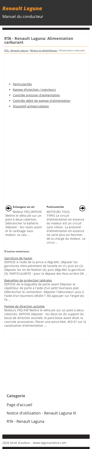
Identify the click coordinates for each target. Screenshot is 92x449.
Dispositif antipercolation (31, 106)
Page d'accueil (19, 404)
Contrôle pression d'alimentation (36, 95)
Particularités (22, 84)
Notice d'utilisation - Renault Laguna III (41, 413)
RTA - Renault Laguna (16, 50)
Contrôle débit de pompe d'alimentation (41, 101)
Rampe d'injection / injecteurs (34, 90)
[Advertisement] (45, 66)
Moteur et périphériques (43, 50)
